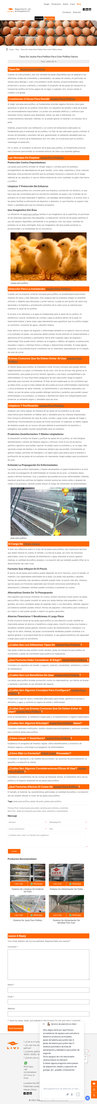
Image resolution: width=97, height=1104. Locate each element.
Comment (13, 947)
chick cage (48, 753)
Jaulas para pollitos (32, 69)
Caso (72, 4)
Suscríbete (39, 18)
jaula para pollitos (31, 214)
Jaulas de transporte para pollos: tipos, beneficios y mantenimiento (42, 811)
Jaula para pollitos (52, 157)
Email (11, 996)
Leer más (19, 884)
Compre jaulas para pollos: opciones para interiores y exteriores (43, 808)
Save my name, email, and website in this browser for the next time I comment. (45, 1020)
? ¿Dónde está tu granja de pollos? (39, 1058)
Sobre (65, 4)
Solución (77, 12)
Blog (79, 4)
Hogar (46, 4)
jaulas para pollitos (67, 644)
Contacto (66, 12)
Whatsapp (37, 884)
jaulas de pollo (36, 801)
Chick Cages (32, 543)
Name (11, 984)
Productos (56, 4)
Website (11, 1008)
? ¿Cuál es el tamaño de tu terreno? (39, 1042)
